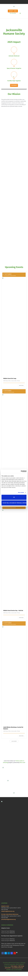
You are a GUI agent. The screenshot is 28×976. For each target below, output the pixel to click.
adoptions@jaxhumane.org (7, 911)
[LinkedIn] (8, 953)
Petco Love (22, 762)
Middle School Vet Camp (9, 378)
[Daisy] (14, 211)
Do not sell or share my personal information (15, 502)
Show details (21, 492)
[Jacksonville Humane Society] (14, 6)
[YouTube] (14, 953)
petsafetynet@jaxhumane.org (8, 919)
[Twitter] (5, 953)
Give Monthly (13, 13)
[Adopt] (11, 120)
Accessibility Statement (17, 967)
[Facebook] (2, 953)
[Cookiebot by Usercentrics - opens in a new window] (21, 471)
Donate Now (13, 11)
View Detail (21, 385)
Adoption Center (5, 906)
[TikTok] (17, 953)
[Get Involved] (11, 164)
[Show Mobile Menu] (20, 13)
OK (14, 497)
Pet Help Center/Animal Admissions (9, 914)
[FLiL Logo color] (14, 772)
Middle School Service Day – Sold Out (13, 610)
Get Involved (14, 85)
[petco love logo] (14, 782)
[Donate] (11, 142)
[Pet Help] (11, 187)
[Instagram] (11, 953)
